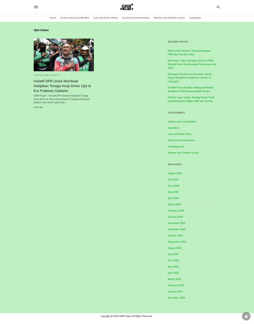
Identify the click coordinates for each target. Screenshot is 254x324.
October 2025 (175, 235)
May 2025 (173, 266)
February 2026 (176, 210)
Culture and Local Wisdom (74, 18)
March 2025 (174, 279)
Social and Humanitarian (136, 18)
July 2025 (173, 254)
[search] (218, 7)
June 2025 (173, 260)
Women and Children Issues (169, 18)
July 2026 (173, 179)
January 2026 (175, 216)
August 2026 (175, 173)
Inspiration (195, 18)
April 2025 (173, 272)
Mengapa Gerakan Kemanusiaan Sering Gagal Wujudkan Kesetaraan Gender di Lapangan (190, 78)
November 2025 (176, 229)
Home (53, 18)
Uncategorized (176, 146)
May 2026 (173, 192)
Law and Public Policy (106, 18)
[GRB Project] (126, 7)
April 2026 (173, 198)
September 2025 (177, 241)
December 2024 (176, 297)
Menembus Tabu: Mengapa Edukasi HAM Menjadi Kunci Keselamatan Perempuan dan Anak (192, 64)
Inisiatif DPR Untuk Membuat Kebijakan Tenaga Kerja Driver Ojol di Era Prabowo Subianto (62, 86)
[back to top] (246, 316)
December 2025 (176, 223)
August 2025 (175, 248)
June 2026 (173, 185)
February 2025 (176, 285)
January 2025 (175, 291)
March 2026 (174, 204)
